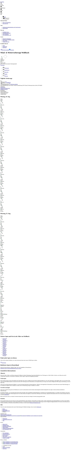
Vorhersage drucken (5, 84)
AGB (4, 45)
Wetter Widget (5, 28)
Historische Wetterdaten (7, 38)
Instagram (16, 442)
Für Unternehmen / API (7, 35)
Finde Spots (4, 362)
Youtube (15, 443)
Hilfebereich (6, 394)
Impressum (4, 47)
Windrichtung (2, 87)
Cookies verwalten (6, 41)
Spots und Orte (5, 23)
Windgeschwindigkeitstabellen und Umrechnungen (12, 27)
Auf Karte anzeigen (5, 49)
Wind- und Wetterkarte (7, 22)
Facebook (12, 49)
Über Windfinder (6, 34)
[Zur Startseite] (0, 0)
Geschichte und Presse (7, 33)
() (5, 88)
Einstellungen (6, 18)
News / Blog (5, 40)
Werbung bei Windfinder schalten (8, 39)
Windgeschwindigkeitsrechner (35, 402)
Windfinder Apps (6, 32)
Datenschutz (5, 46)
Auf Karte (2, 65)
